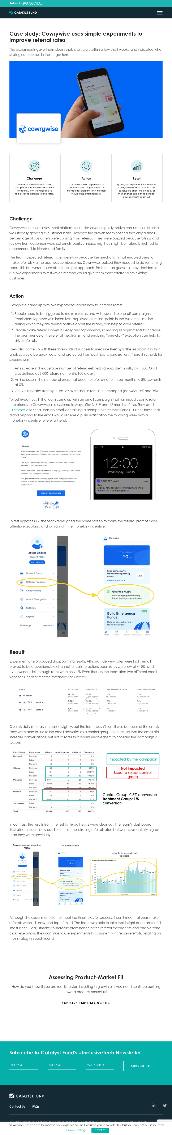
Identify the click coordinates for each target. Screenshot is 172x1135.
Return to (15, 3)
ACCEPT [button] (100, 1130)
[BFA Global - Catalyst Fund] (23, 13)
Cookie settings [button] (76, 1130)
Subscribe (140, 1066)
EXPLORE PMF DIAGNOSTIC (86, 1003)
